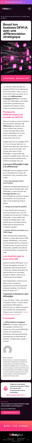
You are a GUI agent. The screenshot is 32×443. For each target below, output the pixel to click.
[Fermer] (24, 2)
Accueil (2, 16)
